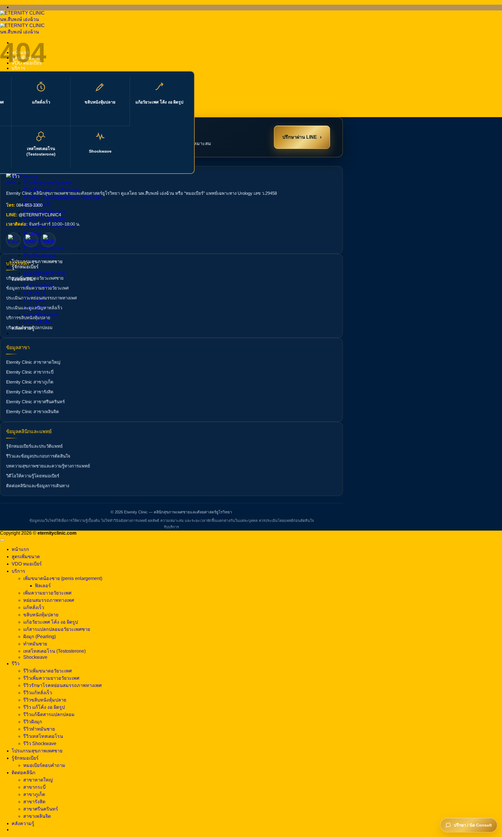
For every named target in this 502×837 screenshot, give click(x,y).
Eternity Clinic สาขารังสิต (29, 392)
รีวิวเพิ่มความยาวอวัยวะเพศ (51, 678)
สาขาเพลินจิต (37, 322)
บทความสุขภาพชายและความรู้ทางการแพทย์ (48, 466)
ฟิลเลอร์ (43, 585)
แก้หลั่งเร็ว (41, 102)
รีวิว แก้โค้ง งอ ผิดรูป (44, 219)
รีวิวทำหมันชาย (39, 240)
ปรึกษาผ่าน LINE (302, 137)
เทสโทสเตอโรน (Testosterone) (40, 151)
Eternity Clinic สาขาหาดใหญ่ (33, 362)
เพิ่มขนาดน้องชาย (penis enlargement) (62, 578)
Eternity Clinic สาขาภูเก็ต (29, 382)
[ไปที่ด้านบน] (2, 540)
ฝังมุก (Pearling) (39, 636)
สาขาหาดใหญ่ (38, 779)
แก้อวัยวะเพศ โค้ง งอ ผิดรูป (159, 102)
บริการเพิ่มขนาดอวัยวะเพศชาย (35, 278)
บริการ (18, 571)
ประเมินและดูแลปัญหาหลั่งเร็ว (34, 308)
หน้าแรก (20, 549)
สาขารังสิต (34, 801)
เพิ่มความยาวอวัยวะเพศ (47, 592)
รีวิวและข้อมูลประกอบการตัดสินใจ (38, 456)
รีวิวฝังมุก (32, 721)
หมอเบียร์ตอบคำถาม (44, 273)
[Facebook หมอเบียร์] (13, 240)
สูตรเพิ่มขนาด (26, 556)
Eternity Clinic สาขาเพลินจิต (32, 411)
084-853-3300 (29, 205)
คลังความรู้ (23, 823)
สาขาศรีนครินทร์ (40, 808)
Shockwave (100, 151)
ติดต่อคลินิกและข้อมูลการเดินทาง (37, 485)
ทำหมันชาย (35, 643)
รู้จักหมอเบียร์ (25, 758)
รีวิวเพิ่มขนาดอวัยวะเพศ (47, 670)
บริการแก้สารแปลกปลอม (29, 327)
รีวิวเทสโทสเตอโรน (43, 248)
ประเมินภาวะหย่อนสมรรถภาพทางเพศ (41, 298)
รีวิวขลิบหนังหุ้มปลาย (44, 699)
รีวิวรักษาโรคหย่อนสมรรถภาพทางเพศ (62, 197)
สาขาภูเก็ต (34, 794)
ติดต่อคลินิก (23, 772)
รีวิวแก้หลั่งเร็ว (37, 692)
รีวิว (15, 663)
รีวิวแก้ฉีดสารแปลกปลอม (49, 714)
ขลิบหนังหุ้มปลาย (100, 102)
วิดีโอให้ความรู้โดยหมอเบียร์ (32, 476)
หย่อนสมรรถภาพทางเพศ (48, 600)
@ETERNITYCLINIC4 (40, 215)
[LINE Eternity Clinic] (31, 240)
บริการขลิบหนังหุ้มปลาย (28, 317)
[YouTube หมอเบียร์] (48, 240)
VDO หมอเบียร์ (27, 563)
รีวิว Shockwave (39, 255)
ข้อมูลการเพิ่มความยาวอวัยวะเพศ (37, 288)
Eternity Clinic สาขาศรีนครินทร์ (35, 401)
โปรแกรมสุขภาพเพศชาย (37, 261)
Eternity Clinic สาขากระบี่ (29, 372)
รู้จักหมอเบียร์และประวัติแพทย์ (34, 446)
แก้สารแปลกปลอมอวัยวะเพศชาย (56, 629)
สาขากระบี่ (34, 292)
